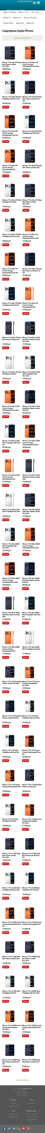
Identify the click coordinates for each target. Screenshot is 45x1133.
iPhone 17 (7, 18)
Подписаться (14, 1114)
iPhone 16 (30, 23)
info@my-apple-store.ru (31, 1121)
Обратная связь (31, 1111)
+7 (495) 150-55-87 (31, 1114)
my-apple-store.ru (26, 1088)
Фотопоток (31, 1103)
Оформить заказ (14, 1106)
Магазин (13, 1100)
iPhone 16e (20, 23)
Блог (13, 1111)
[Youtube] (24, 1129)
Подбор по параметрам (22, 38)
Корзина (13, 1103)
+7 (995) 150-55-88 (31, 1117)
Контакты (22, 10)
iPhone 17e (17, 18)
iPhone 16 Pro (8, 23)
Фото (31, 1100)
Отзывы (15, 10)
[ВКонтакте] (14, 1129)
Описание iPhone (22, 1080)
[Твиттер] (9, 1129)
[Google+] (29, 1129)
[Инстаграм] (19, 1129)
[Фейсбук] (4, 1129)
